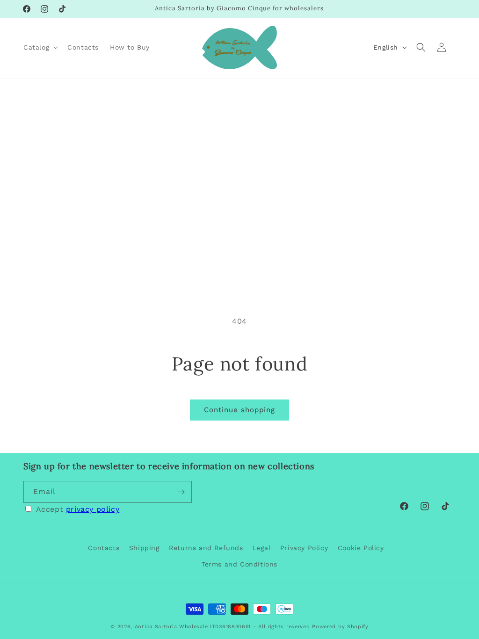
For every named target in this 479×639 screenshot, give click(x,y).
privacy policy (92, 509)
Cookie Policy (361, 548)
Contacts (103, 548)
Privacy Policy (304, 548)
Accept (78, 509)
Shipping (144, 548)
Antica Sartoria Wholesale (171, 627)
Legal (261, 548)
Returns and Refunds (206, 548)
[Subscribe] (181, 492)
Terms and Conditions (239, 564)
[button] (40, 47)
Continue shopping (239, 410)
